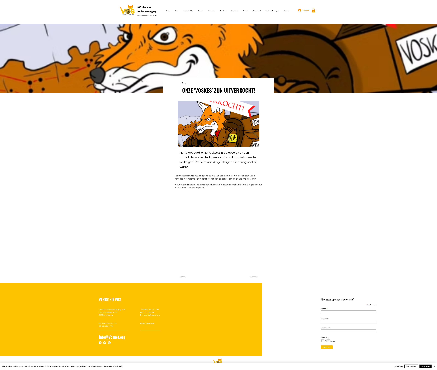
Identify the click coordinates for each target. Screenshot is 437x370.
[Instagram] (109, 342)
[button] (313, 10)
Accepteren (425, 366)
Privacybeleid (117, 366)
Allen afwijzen (411, 366)
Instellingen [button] (398, 366)
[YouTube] (104, 342)
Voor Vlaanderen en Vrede (147, 16)
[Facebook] (100, 342)
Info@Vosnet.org (112, 337)
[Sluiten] (434, 366)
